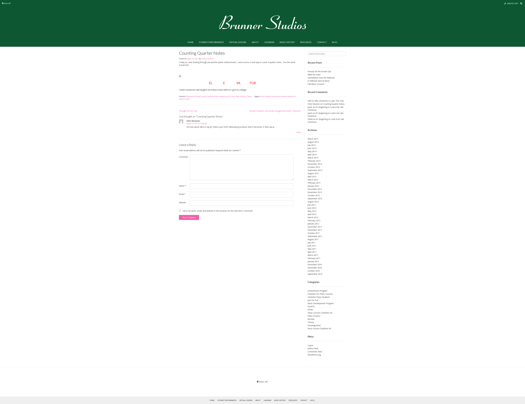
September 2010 (315, 274)
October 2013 (314, 167)
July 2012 (312, 205)
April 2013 (312, 176)
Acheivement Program (317, 290)
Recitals (311, 319)
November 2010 (315, 267)
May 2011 (312, 249)
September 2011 (315, 236)
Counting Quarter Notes (334, 104)
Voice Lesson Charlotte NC (319, 328)
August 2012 (313, 201)
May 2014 (312, 151)
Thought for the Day (188, 111)
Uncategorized (314, 325)
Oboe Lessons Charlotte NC (320, 312)
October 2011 (314, 233)
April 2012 (312, 214)
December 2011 (315, 227)
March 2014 (313, 157)
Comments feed (315, 351)
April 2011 (312, 252)
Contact (322, 42)
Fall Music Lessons (316, 84)
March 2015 (313, 138)
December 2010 (315, 264)
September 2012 (315, 198)
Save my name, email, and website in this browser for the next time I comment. (218, 211)
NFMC (310, 309)
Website (182, 202)
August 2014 (313, 142)
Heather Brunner (207, 59)
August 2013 (313, 173)
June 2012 (312, 208)
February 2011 (314, 258)
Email (182, 194)
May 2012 (312, 211)
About (255, 42)
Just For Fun (230, 96)
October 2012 (314, 195)
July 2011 (312, 242)
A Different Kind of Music (319, 81)
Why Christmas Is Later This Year (329, 100)
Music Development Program (321, 303)
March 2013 (313, 179)
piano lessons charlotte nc (286, 96)
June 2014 (312, 148)
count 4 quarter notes (268, 96)
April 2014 (312, 154)
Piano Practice (240, 96)
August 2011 (313, 239)
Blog (334, 42)
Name (182, 186)
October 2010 (314, 271)
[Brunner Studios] (262, 22)
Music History (287, 42)
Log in (310, 345)
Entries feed (313, 348)
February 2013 (314, 182)
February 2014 (314, 160)
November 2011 (315, 230)
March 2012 (313, 217)
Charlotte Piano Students (216, 96)
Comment (183, 157)
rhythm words (184, 99)
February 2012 (314, 220)
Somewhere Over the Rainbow (321, 77)
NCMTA (311, 306)
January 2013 (313, 186)
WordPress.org (314, 354)
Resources (305, 42)
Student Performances (211, 42)
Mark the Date (314, 74)
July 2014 (312, 145)
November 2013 (315, 164)
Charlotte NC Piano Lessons (196, 96)
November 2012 (315, 192)
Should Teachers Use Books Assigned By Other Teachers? (275, 111)
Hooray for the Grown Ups (319, 71)
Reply (298, 132)
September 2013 (315, 170)
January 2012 (313, 223)
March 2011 (313, 255)
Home (190, 42)
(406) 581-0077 (512, 3)
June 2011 (312, 245)
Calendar (269, 42)
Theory (249, 96)
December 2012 (315, 189)
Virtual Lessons (237, 42)
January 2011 (313, 261)
